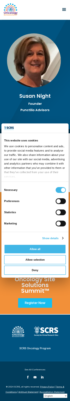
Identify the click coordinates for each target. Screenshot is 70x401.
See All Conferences (35, 369)
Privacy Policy (47, 386)
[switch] (61, 201)
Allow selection (35, 259)
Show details (50, 238)
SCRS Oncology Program (35, 348)
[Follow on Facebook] (28, 377)
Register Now (35, 303)
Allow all (35, 249)
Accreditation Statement (52, 392)
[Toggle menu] (64, 10)
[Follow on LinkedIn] (42, 377)
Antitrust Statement (28, 392)
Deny (35, 270)
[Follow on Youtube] (35, 377)
